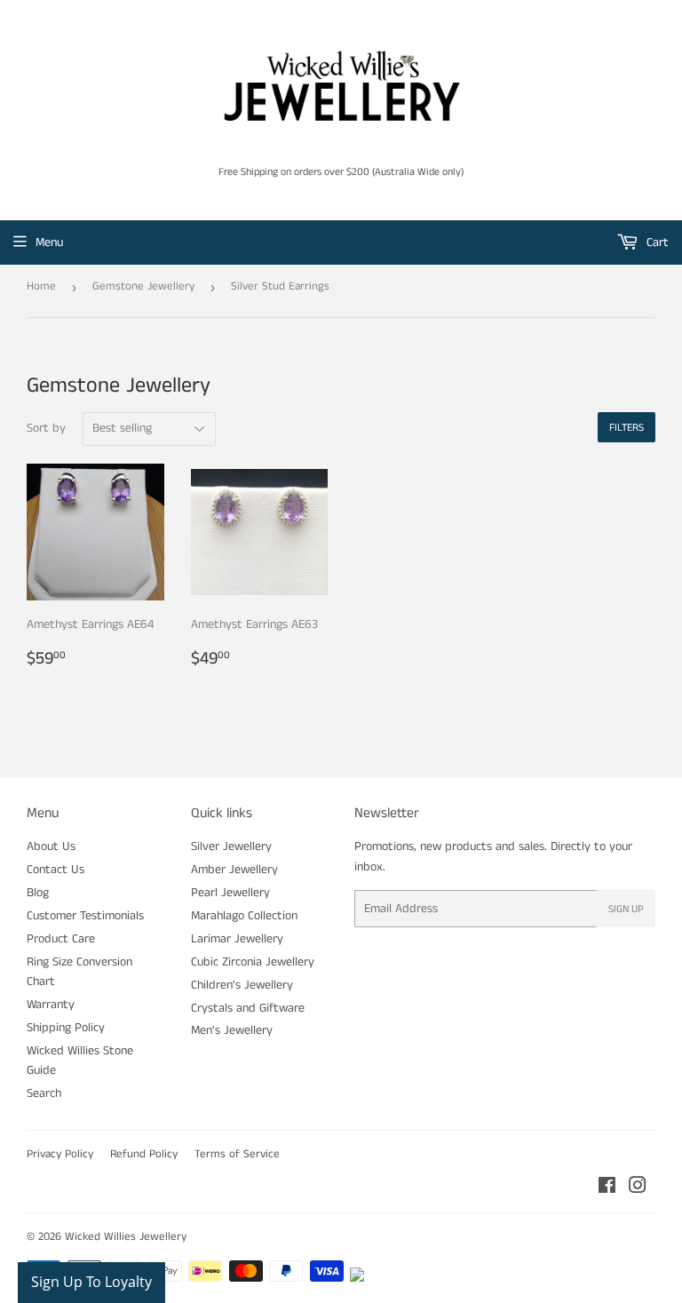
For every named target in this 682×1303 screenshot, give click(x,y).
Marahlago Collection (244, 916)
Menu (49, 242)
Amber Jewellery (234, 869)
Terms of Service (237, 1154)
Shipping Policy (66, 1028)
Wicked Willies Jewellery (125, 1236)
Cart (656, 242)
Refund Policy (144, 1154)
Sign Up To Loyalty (91, 1281)
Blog (38, 893)
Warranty (51, 1004)
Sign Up (626, 909)
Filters (626, 427)
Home (41, 286)
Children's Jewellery (242, 985)
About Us (51, 846)
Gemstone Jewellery (143, 286)
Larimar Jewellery (237, 939)
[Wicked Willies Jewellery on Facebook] (607, 1188)
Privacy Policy (60, 1154)
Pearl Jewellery (230, 893)
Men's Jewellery (232, 1030)
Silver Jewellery (231, 846)
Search (44, 1093)
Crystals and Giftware (248, 1008)
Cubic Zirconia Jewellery (252, 962)
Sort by (46, 428)
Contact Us (55, 869)
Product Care (61, 939)
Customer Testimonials (85, 916)
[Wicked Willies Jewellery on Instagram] (637, 1188)
